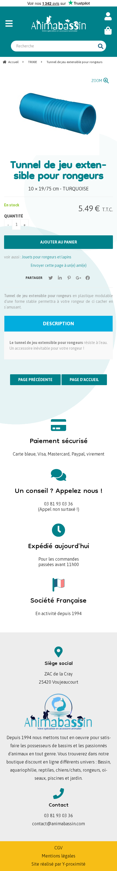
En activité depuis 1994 (58, 604)
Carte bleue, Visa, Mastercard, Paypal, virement (58, 445)
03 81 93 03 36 (59, 495)
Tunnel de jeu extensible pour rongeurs (58, 171)
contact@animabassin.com (58, 823)
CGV (58, 847)
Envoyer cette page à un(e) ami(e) (59, 265)
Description (58, 323)
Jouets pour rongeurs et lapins (46, 257)
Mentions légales (58, 855)
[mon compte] (108, 16)
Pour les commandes (58, 550)
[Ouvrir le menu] (14, 24)
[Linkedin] (60, 278)
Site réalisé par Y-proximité (58, 864)
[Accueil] (58, 23)
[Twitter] (51, 278)
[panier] (108, 30)
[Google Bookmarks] (78, 278)
